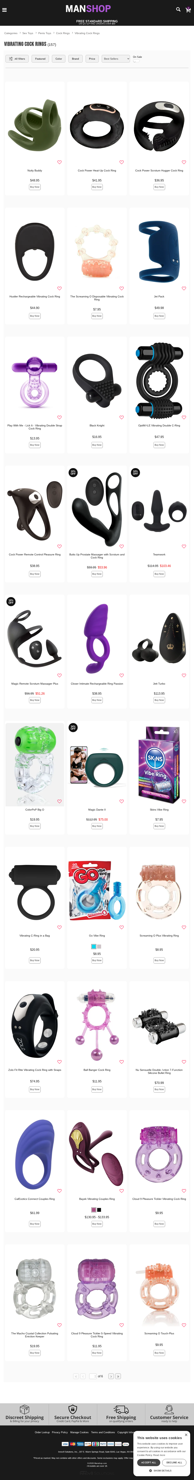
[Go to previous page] (83, 1376)
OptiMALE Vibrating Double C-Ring (159, 425)
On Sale (137, 56)
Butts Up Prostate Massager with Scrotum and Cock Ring (97, 556)
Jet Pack (159, 296)
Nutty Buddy (34, 170)
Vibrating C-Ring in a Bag (35, 935)
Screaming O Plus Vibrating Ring (159, 935)
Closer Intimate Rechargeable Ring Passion (97, 683)
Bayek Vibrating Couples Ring (97, 1199)
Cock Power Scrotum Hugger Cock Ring (159, 170)
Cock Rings (63, 33)
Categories (10, 33)
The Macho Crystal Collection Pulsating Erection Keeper (34, 1335)
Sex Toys (27, 33)
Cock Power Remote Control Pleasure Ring (35, 554)
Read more (159, 1455)
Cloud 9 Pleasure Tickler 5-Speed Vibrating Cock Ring (97, 1335)
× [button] (186, 1435)
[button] (4, 10)
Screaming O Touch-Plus (159, 1333)
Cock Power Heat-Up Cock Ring (97, 170)
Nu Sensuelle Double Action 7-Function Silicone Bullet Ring (159, 1071)
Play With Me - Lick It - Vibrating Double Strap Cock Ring (34, 427)
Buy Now (34, 186)
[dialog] (161, 1453)
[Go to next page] (111, 1376)
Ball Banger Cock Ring (97, 1070)
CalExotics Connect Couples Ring (35, 1199)
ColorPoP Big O (34, 809)
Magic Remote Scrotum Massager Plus (34, 683)
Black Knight (97, 425)
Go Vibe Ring (97, 935)
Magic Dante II (97, 809)
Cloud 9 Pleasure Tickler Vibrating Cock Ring (159, 1199)
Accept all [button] (148, 1462)
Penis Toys (44, 33)
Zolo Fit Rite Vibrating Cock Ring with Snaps (34, 1070)
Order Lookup (42, 1432)
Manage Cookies (79, 1432)
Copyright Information (129, 1432)
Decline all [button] (174, 1462)
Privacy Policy (60, 1432)
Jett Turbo (159, 683)
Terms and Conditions (103, 1432)
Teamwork (159, 554)
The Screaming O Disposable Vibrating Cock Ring (97, 298)
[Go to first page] (76, 1376)
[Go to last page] (118, 1376)
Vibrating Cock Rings (87, 33)
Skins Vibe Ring (159, 809)
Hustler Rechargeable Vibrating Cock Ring (34, 296)
